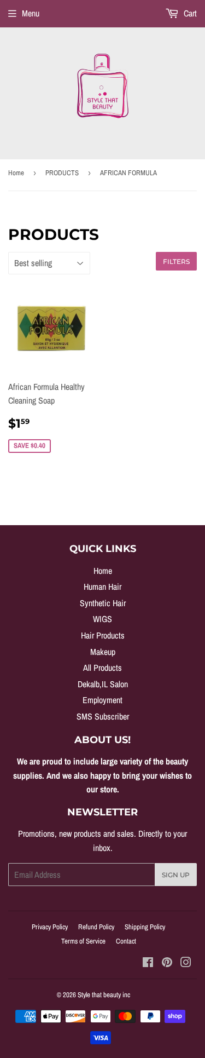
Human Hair (102, 586)
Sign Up (176, 875)
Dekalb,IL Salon (103, 684)
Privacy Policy (50, 927)
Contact (126, 941)
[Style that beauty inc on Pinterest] (167, 963)
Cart (189, 13)
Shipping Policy (145, 927)
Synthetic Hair (103, 603)
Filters (176, 261)
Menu (30, 13)
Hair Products (103, 635)
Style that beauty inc (104, 994)
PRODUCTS (62, 172)
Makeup (102, 652)
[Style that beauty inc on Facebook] (148, 963)
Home (16, 172)
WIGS (102, 619)
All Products (102, 668)
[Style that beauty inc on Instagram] (185, 963)
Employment (102, 700)
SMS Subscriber (103, 716)
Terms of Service (83, 941)
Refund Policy (96, 927)
